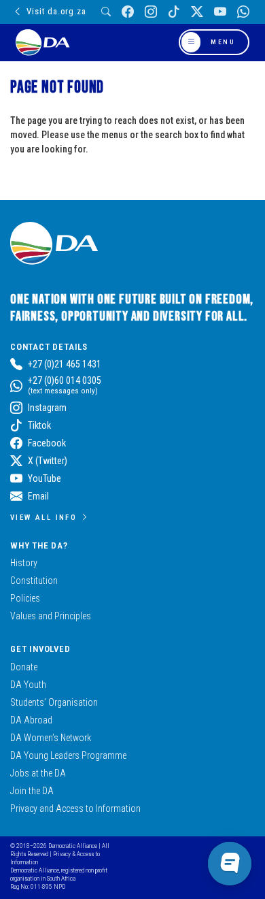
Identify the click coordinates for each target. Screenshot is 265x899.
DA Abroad (31, 720)
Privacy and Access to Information (75, 808)
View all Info (43, 517)
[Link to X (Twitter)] (197, 12)
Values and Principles (50, 615)
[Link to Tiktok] (174, 12)
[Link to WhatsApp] (243, 12)
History (23, 562)
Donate (23, 666)
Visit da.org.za (56, 11)
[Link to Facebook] (128, 12)
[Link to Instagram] (151, 12)
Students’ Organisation (54, 702)
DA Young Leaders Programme (68, 755)
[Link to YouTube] (220, 12)
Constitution (34, 580)
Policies (25, 598)
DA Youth (28, 684)
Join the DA (32, 790)
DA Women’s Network (50, 737)
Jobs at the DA (38, 773)
